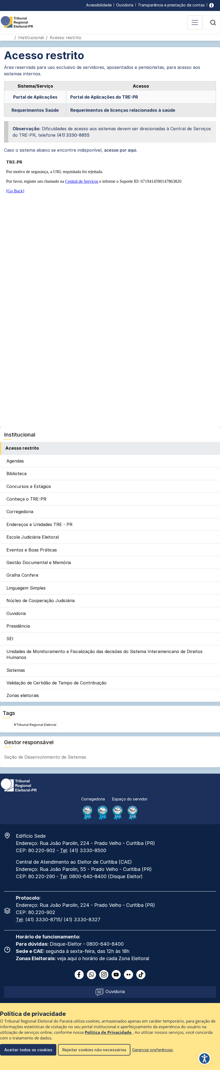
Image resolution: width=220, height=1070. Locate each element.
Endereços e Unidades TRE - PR (39, 524)
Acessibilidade (99, 5)
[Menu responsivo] (194, 22)
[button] (213, 22)
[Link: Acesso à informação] (211, 5)
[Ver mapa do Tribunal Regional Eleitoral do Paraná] (10, 835)
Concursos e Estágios (28, 486)
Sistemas (15, 670)
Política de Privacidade (109, 1032)
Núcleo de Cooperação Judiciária (40, 600)
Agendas (15, 461)
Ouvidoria (124, 5)
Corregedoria (19, 511)
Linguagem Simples (26, 588)
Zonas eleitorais (22, 695)
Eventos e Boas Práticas (31, 550)
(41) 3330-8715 (43, 919)
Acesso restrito (22, 448)
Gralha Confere (22, 575)
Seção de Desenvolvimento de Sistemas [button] (45, 757)
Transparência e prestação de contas (171, 5)
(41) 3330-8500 (87, 850)
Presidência (18, 626)
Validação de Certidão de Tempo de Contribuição (56, 682)
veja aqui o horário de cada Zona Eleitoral (103, 958)
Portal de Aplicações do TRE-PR (104, 97)
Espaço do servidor (130, 799)
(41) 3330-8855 (73, 135)
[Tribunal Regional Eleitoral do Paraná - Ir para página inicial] (17, 21)
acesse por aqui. (120, 150)
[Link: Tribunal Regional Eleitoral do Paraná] (19, 784)
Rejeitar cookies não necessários (94, 1049)
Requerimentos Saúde (35, 110)
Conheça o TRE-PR (26, 499)
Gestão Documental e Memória (38, 562)
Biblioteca (16, 473)
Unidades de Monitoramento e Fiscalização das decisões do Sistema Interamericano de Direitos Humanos (104, 654)
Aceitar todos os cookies (28, 1049)
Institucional (31, 37)
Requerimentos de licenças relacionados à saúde (122, 110)
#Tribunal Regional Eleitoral (35, 725)
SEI (9, 638)
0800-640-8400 (88, 876)
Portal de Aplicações (35, 97)
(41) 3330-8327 (82, 919)
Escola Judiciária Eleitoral (32, 537)
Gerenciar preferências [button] (152, 1049)
